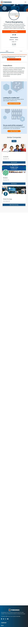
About (2, 625)
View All (14, 141)
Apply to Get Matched (14, 103)
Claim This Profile (14, 131)
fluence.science (14, 37)
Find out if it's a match (14, 59)
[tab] (6, 2)
